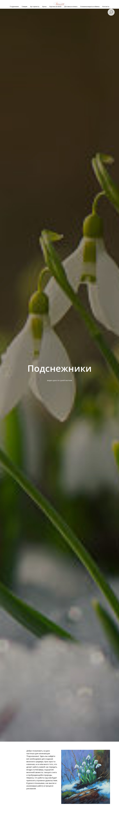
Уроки (44, 6)
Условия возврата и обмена (89, 6)
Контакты (105, 6)
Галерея (24, 6)
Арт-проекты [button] (34, 6)
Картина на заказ (55, 6)
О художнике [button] (14, 6)
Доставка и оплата (70, 6)
